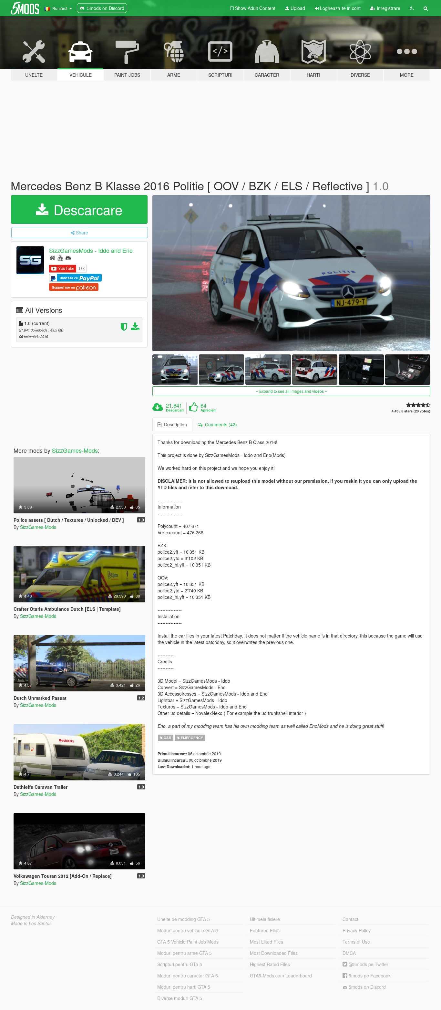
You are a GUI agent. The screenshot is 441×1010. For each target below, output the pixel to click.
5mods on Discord (366, 987)
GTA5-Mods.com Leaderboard (281, 975)
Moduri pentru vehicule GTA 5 (187, 930)
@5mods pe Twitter (367, 964)
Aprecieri (208, 410)
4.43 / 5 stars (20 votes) (411, 411)
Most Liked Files (266, 941)
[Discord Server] (68, 257)
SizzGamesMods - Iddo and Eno (91, 250)
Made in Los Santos (31, 923)
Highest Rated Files (270, 964)
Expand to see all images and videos (291, 391)
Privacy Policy (357, 930)
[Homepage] (52, 257)
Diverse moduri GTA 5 (179, 998)
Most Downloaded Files (274, 953)
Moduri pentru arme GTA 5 (184, 953)
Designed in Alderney (33, 917)
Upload (297, 8)
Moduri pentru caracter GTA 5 (187, 975)
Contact (350, 919)
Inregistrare (387, 8)
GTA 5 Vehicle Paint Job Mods (188, 941)
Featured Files (265, 930)
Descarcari (175, 410)
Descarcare (86, 209)
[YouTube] (60, 257)
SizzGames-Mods (75, 450)
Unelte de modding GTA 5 (183, 919)
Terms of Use (356, 941)
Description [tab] (174, 424)
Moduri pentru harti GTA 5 (183, 987)
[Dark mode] (412, 8)
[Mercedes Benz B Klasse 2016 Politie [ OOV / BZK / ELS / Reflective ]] (291, 273)
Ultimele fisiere (265, 919)
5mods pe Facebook (369, 975)
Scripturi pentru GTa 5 (179, 964)
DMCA (349, 953)
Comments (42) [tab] (219, 424)
